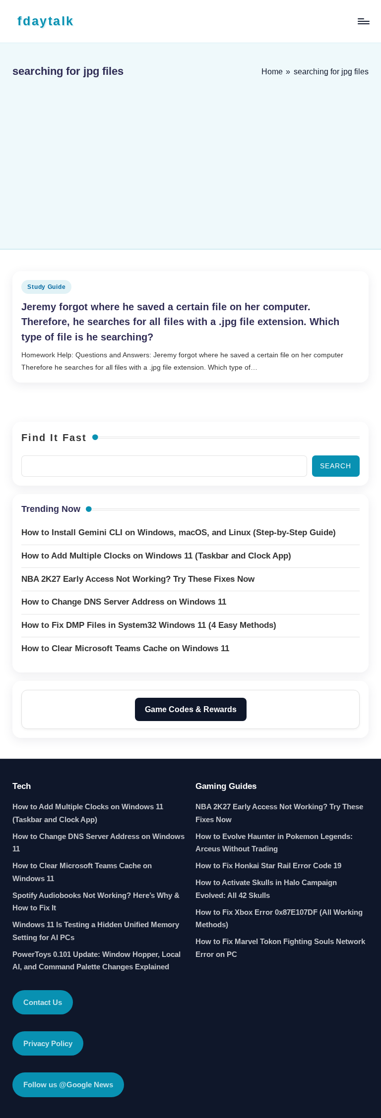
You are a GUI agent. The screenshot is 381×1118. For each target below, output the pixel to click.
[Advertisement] (190, 159)
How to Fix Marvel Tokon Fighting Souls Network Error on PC (280, 947)
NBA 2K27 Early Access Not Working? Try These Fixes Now (279, 813)
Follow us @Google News (68, 1084)
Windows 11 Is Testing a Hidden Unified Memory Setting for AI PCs (95, 931)
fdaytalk (45, 21)
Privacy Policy (47, 1043)
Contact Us (42, 1002)
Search (335, 466)
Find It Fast (54, 437)
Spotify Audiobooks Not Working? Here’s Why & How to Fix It (96, 901)
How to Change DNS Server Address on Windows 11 (98, 842)
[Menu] (363, 21)
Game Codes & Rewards (191, 709)
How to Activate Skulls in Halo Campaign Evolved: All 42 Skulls (266, 888)
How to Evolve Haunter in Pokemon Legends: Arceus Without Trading (274, 842)
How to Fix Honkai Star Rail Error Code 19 (268, 865)
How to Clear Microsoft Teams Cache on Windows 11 (82, 872)
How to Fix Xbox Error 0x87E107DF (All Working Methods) (279, 918)
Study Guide (46, 286)
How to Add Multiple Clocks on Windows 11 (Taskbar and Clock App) (87, 813)
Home (272, 71)
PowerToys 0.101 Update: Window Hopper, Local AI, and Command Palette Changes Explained (96, 960)
